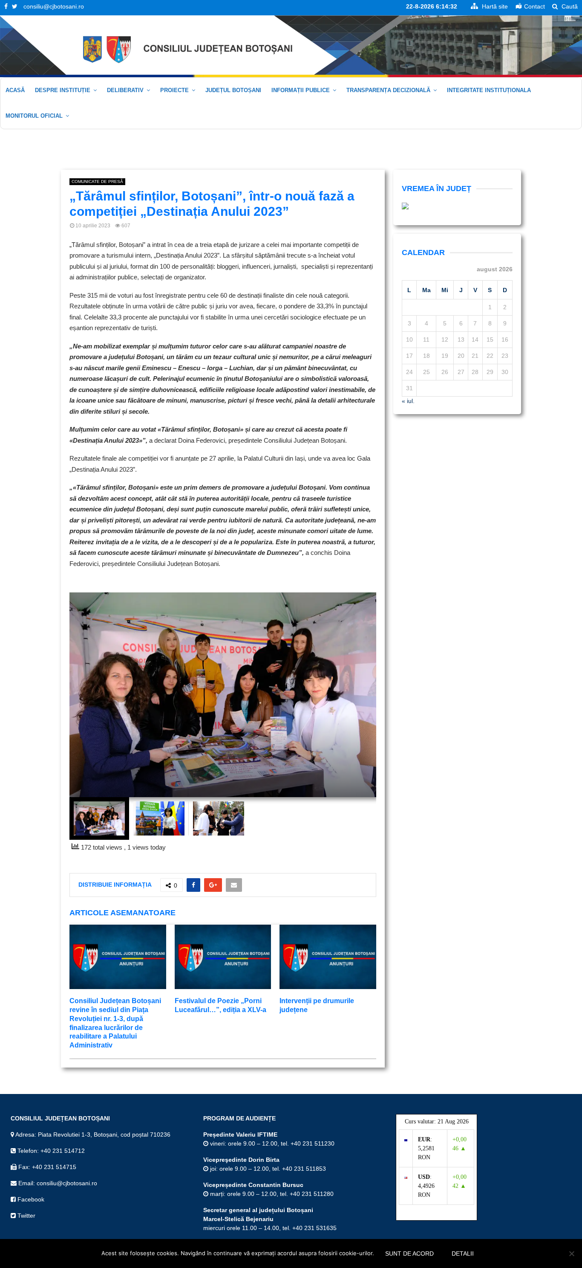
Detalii (463, 1253)
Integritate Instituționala (489, 90)
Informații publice (300, 90)
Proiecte (174, 90)
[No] (571, 1253)
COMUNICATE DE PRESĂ (97, 181)
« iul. (408, 401)
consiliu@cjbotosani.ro (53, 6)
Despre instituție (62, 90)
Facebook (30, 1199)
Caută (569, 6)
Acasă (15, 90)
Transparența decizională (388, 90)
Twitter (25, 1215)
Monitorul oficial (34, 116)
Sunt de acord (409, 1253)
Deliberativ (125, 90)
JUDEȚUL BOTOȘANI (233, 90)
